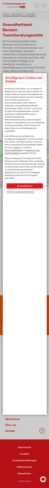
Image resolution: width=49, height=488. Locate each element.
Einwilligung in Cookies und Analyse (24, 79)
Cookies (16, 147)
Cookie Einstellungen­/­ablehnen (20, 192)
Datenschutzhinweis (13, 150)
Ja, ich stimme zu (24, 186)
